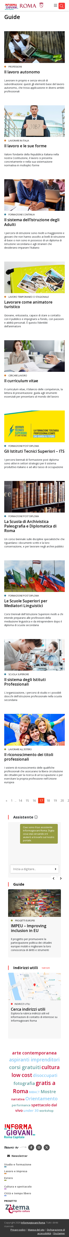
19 (55, 801)
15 (27, 801)
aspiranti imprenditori (34, 1059)
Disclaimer (59, 1233)
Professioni (15, 66)
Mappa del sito (36, 1229)
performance (21, 1105)
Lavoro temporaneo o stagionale (28, 296)
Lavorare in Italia (18, 140)
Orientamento (41, 1098)
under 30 (31, 1110)
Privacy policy (18, 1229)
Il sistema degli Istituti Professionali (25, 682)
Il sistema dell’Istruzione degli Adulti (31, 222)
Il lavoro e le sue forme (25, 145)
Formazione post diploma (23, 446)
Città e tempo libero (17, 1193)
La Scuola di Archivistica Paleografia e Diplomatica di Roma (30, 526)
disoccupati (45, 1075)
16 (34, 801)
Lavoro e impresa (15, 1171)
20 (62, 801)
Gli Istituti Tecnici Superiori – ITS (34, 451)
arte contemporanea (34, 1053)
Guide (12, 17)
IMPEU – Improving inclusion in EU (28, 928)
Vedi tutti (46, 968)
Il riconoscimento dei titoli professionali (28, 757)
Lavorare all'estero (20, 749)
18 (48, 801)
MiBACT (34, 1092)
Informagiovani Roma (33, 1222)
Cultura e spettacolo (18, 1186)
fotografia (24, 1083)
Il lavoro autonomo (22, 71)
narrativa (17, 1099)
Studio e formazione (17, 1164)
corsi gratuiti (25, 1067)
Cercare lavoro (17, 375)
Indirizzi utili (25, 967)
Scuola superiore (18, 674)
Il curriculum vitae (21, 380)
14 (20, 801)
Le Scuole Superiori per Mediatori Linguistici (25, 603)
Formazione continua (21, 214)
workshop (46, 1111)
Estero (8, 1178)
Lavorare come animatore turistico (28, 304)
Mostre (48, 1091)
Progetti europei (25, 920)
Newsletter (19, 1156)
